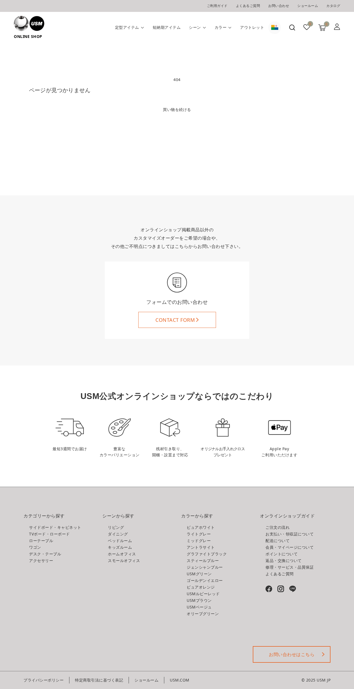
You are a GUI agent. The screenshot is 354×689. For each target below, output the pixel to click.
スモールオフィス (124, 560)
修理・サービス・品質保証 (290, 567)
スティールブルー (203, 560)
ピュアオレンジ (201, 587)
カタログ (333, 5)
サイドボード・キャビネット (55, 527)
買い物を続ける (177, 109)
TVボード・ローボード (49, 534)
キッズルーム (120, 547)
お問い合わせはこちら (291, 654)
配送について (278, 540)
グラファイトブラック (207, 553)
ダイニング (118, 534)
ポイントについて (282, 553)
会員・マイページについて (290, 547)
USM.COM (179, 680)
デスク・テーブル (45, 553)
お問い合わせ (278, 5)
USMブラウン (199, 600)
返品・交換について (284, 560)
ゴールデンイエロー (205, 580)
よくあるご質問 (248, 5)
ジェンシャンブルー (205, 567)
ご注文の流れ (278, 527)
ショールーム (307, 5)
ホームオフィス (122, 553)
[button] (292, 27)
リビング (116, 527)
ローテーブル (41, 540)
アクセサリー (41, 560)
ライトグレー (199, 534)
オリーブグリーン (203, 613)
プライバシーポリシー (44, 680)
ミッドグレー (199, 540)
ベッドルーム (120, 540)
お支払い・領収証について (290, 534)
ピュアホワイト (201, 527)
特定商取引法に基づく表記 (99, 680)
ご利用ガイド (217, 5)
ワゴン (35, 547)
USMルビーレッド (203, 593)
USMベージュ (199, 607)
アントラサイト (201, 547)
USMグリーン (199, 573)
